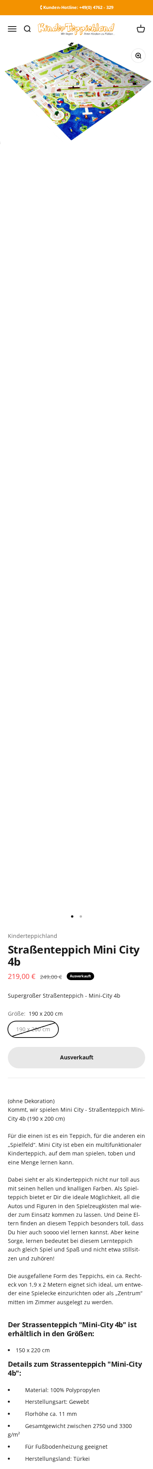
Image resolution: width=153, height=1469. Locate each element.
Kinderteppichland (32, 936)
